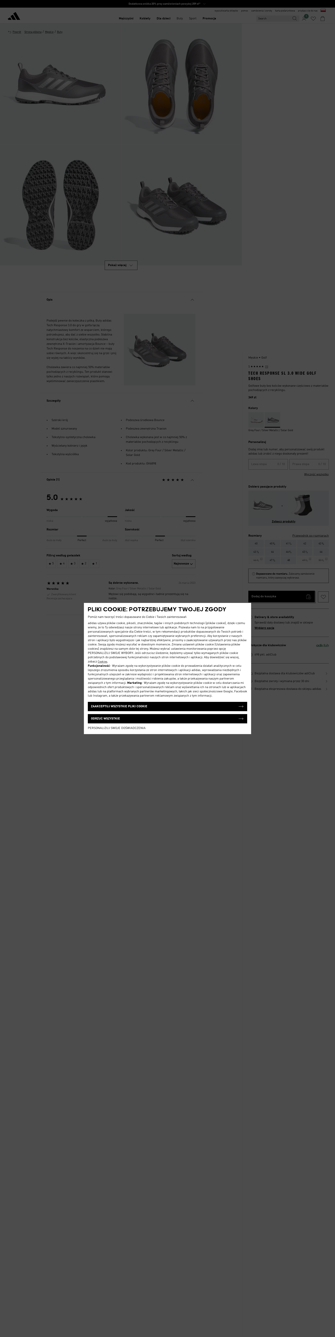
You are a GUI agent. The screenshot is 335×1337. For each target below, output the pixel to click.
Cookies (102, 661)
